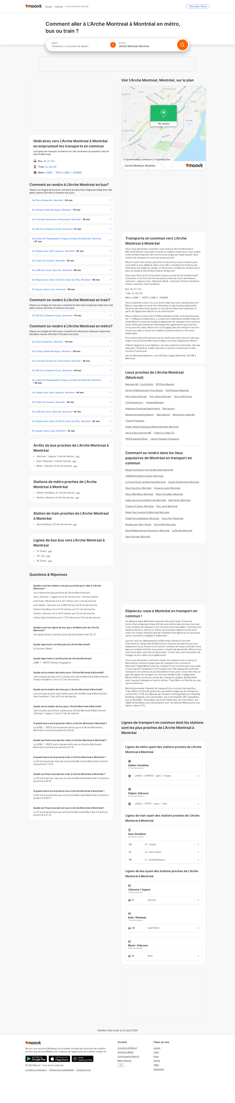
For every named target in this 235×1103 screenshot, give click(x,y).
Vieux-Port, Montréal (172, 518)
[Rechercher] (182, 44)
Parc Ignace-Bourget (136, 396)
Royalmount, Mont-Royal (138, 524)
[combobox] (79, 46)
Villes (156, 1065)
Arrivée (122, 43)
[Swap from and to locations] (113, 45)
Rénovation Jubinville (184, 414)
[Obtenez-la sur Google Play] (36, 1059)
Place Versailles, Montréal (169, 494)
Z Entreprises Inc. (134, 402)
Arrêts (157, 1060)
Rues (156, 1056)
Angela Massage (155, 402)
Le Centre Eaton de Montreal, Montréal (145, 482)
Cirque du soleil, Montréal (167, 488)
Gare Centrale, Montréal (137, 536)
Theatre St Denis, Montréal (139, 506)
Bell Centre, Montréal (179, 500)
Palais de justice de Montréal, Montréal (145, 500)
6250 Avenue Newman (177, 390)
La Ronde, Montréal (182, 530)
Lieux (156, 1052)
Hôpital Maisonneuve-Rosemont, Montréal (147, 530)
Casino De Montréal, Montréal (183, 482)
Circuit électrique (183, 396)
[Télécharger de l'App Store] (59, 1059)
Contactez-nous (83, 1070)
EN (121, 1065)
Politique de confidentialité (61, 1070)
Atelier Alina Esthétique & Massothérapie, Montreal (151, 427)
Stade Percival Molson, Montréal (142, 518)
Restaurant (169, 408)
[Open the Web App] (82, 1059)
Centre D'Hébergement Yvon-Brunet (144, 390)
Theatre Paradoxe (134, 420)
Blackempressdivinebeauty (139, 414)
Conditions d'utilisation (36, 1070)
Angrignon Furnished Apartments (142, 408)
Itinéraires (159, 1069)
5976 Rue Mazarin (165, 384)
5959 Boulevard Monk (136, 439)
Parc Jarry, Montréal (166, 506)
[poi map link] (163, 128)
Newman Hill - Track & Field (139, 384)
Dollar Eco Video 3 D (164, 433)
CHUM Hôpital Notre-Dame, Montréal (144, 476)
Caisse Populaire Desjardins (164, 439)
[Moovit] (33, 6)
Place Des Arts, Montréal (138, 488)
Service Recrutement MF (138, 433)
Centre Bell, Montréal (164, 524)
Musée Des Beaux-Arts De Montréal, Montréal (149, 470)
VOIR (77, 456)
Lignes (157, 1048)
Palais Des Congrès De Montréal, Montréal (147, 512)
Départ (54, 43)
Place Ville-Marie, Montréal (139, 494)
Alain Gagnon (163, 414)
